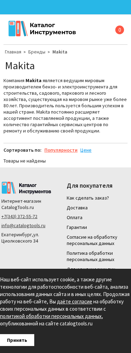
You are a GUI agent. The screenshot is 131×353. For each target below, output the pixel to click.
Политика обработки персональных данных (90, 256)
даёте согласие (74, 301)
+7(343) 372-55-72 (19, 216)
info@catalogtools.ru (23, 225)
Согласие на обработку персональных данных (92, 240)
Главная (13, 52)
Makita (59, 52)
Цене (86, 150)
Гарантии (77, 227)
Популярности (61, 150)
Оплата (74, 217)
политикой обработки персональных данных (51, 316)
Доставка (77, 207)
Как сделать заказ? (88, 198)
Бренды (36, 52)
